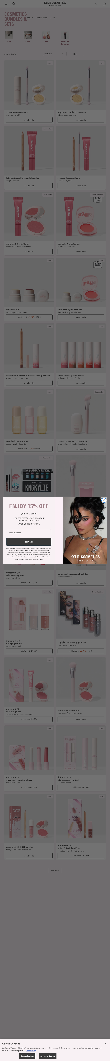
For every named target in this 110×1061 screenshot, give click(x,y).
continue (29, 541)
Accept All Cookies (48, 1056)
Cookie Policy (31, 1050)
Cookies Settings (27, 1056)
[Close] (106, 1043)
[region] (55, 1050)
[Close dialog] (104, 500)
